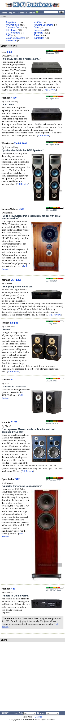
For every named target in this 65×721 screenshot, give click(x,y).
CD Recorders (13, 32)
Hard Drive (11, 40)
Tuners (37, 35)
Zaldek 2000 (20, 143)
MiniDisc (38, 22)
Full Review (50, 89)
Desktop (38, 717)
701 (12, 379)
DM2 (21, 209)
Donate (32, 13)
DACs (9, 35)
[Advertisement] (32, 676)
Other (36, 27)
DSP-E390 (16, 280)
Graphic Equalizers (15, 38)
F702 (17, 479)
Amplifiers (11, 22)
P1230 (14, 422)
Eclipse (14, 322)
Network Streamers (43, 25)
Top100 (12, 13)
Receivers (39, 30)
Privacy (4, 713)
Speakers (38, 32)
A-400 (13, 97)
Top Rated (22, 13)
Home (4, 13)
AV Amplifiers (12, 25)
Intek (9, 52)
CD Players (11, 30)
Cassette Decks (14, 27)
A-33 (13, 588)
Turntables (39, 38)
